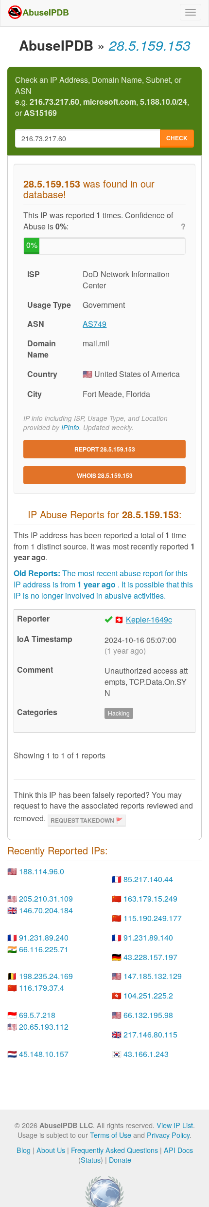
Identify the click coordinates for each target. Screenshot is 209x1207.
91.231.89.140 (148, 937)
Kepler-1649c (149, 619)
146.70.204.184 (46, 910)
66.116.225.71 (44, 949)
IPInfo (70, 427)
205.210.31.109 (46, 898)
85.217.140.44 (148, 879)
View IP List (175, 1125)
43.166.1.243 (146, 1053)
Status (91, 1159)
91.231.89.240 (44, 937)
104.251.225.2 (148, 995)
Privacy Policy (168, 1135)
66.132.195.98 (148, 1014)
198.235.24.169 (46, 975)
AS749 (94, 323)
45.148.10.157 (44, 1053)
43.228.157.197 (150, 956)
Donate (120, 1159)
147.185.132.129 (152, 975)
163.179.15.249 (150, 898)
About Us (50, 1150)
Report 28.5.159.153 (104, 449)
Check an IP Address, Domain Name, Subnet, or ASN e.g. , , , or (102, 97)
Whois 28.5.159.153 (105, 475)
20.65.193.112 (44, 1026)
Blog (24, 1150)
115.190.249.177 (152, 918)
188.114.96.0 (41, 871)
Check (177, 137)
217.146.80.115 (150, 1034)
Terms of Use (110, 1135)
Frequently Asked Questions (114, 1150)
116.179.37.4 (41, 987)
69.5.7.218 (37, 1014)
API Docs (178, 1150)
